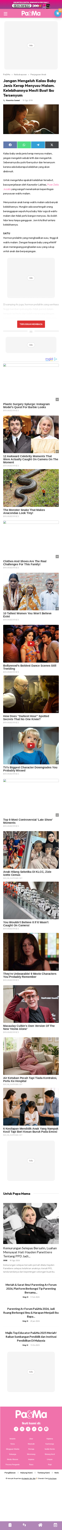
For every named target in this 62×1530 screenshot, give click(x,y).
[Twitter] (28, 1429)
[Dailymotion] (46, 1429)
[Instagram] (22, 1429)
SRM (5, 1260)
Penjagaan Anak (38, 74)
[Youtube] (40, 1429)
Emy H (25, 1297)
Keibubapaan (20, 74)
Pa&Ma (6, 74)
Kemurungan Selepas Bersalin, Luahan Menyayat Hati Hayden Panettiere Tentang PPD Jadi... (30, 1252)
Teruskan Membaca (31, 324)
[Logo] (31, 13)
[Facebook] (16, 1429)
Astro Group (52, 1478)
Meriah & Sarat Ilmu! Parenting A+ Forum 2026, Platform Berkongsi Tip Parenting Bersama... (31, 1288)
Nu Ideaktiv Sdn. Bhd (28, 1478)
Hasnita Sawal (13, 100)
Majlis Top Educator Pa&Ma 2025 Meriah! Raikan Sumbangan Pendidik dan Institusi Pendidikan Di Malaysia (31, 1336)
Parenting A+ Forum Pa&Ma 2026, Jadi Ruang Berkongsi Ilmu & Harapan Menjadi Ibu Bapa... (31, 1312)
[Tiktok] (34, 1429)
